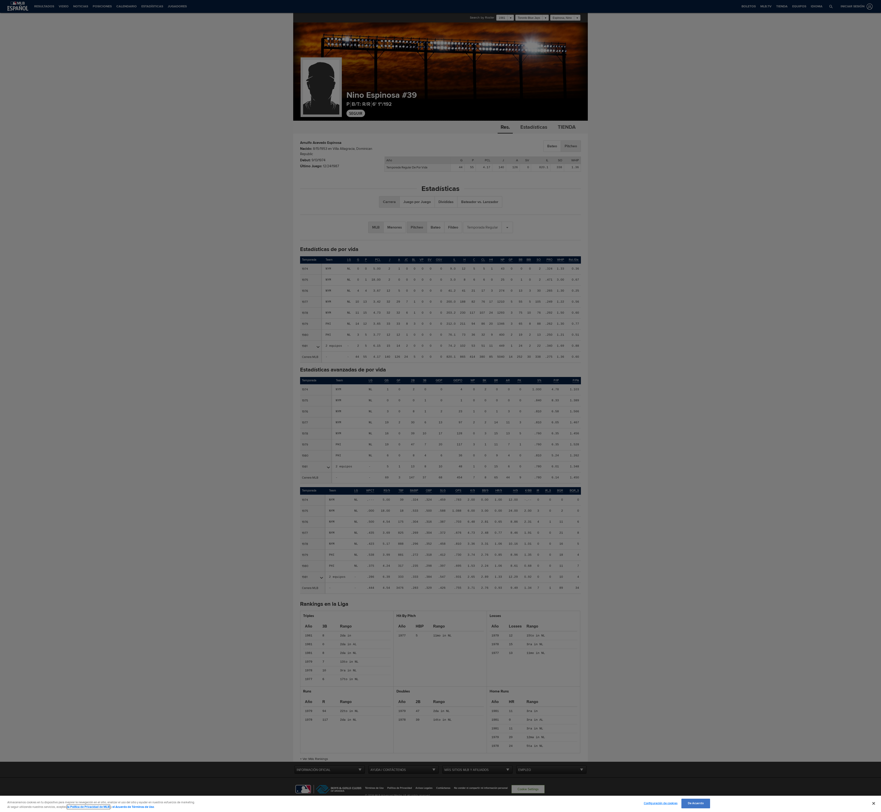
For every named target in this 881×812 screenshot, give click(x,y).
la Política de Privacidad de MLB (88, 807)
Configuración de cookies (660, 803)
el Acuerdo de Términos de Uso (133, 807)
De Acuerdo (696, 803)
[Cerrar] (874, 803)
